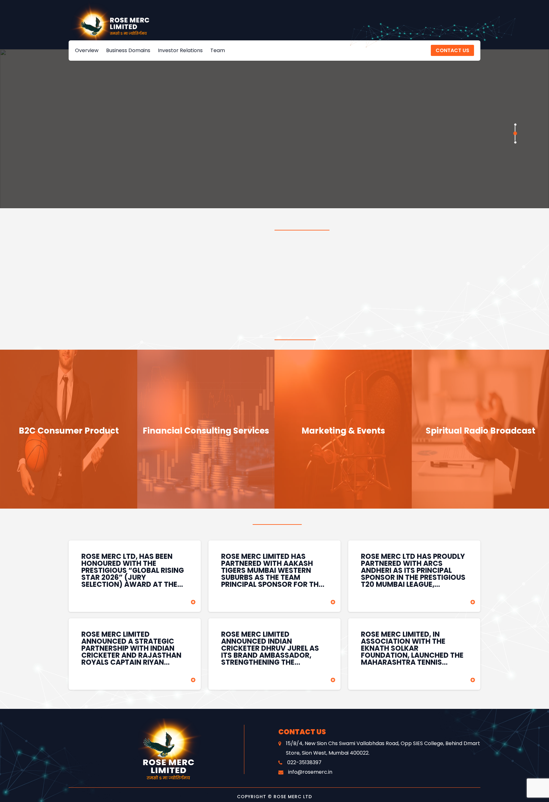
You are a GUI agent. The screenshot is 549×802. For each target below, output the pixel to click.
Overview (86, 50)
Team (217, 50)
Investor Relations (180, 50)
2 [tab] (515, 133)
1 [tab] (515, 124)
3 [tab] (515, 142)
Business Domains (128, 50)
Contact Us (452, 50)
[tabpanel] (274, 128)
